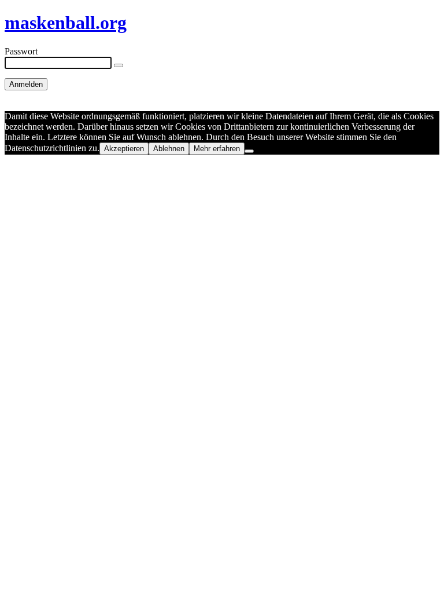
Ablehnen (168, 148)
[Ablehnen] (249, 151)
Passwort (21, 51)
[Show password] (118, 65)
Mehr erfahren (217, 148)
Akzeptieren (124, 148)
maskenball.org (66, 22)
